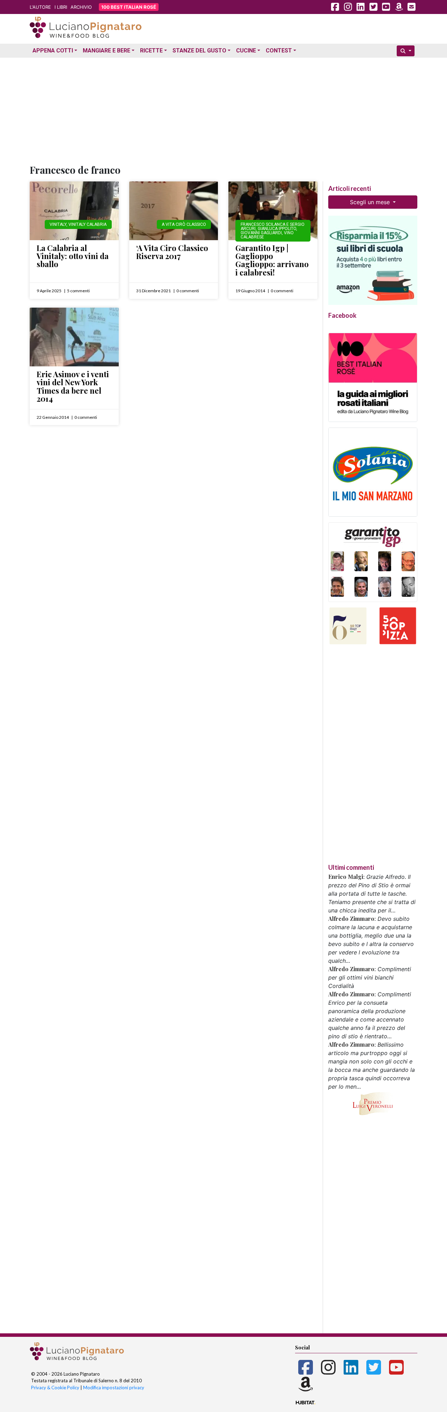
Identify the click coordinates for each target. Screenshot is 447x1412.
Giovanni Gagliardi (261, 232)
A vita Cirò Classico (184, 224)
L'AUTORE (40, 7)
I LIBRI (60, 7)
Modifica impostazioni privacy (113, 1387)
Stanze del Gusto (199, 50)
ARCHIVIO (81, 7)
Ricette (151, 50)
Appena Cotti (52, 50)
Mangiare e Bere (106, 50)
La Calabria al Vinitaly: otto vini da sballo (73, 256)
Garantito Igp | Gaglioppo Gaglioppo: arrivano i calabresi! (272, 260)
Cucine (246, 50)
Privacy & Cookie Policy (55, 1387)
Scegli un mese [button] (370, 202)
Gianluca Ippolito (277, 228)
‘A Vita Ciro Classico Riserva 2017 (172, 252)
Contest (279, 50)
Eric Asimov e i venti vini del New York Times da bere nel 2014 (73, 386)
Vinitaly (58, 224)
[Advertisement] (223, 109)
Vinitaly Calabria (87, 224)
